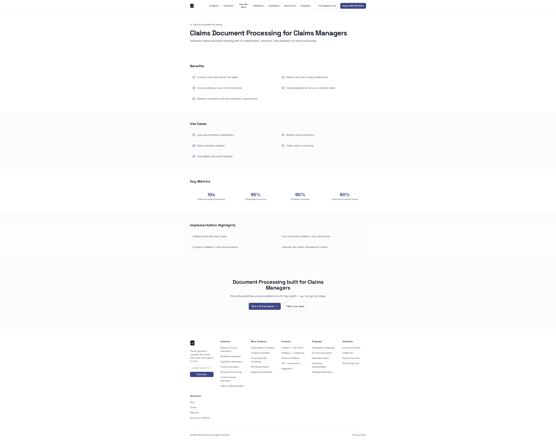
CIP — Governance (290, 363)
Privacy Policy (359, 435)
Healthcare (347, 353)
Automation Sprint (320, 358)
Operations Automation (231, 361)
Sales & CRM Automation (232, 386)
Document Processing (231, 372)
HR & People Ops (350, 363)
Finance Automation (230, 367)
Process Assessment (322, 353)
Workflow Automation (231, 356)
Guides (193, 407)
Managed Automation (322, 372)
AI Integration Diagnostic (323, 347)
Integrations (287, 368)
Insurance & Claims (351, 347)
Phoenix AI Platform (290, 358)
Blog (192, 402)
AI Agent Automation (260, 353)
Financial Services (351, 358)
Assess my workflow (199, 418)
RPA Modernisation (260, 367)
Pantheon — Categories (292, 353)
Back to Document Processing (207, 24)
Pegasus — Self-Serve (292, 347)
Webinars (194, 412)
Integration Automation (261, 372)
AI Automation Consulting (262, 347)
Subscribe (202, 374)
